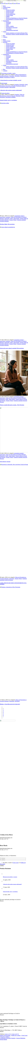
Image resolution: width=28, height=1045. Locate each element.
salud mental (12, 87)
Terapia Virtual (12, 220)
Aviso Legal (15, 862)
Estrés (26, 84)
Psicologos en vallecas (9, 77)
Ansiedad (16, 84)
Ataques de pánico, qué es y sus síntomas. (8, 100)
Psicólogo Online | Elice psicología (7, 224)
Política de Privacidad (5, 1035)
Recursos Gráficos (5, 1036)
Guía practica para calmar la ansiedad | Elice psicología (12, 348)
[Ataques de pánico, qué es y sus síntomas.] (4, 93)
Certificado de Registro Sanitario (7, 1038)
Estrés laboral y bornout (5, 461)
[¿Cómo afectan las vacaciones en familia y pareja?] (7, 73)
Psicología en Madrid (10, 86)
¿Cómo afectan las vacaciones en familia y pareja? (10, 80)
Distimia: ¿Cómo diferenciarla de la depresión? (10, 704)
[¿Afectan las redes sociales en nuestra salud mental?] (3, 83)
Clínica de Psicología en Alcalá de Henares (12, 95)
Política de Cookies (16, 1035)
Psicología (17, 76)
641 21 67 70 (15, 1034)
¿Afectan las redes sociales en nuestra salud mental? (11, 90)
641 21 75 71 (8, 1034)
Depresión (11, 76)
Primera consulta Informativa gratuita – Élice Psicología (12, 404)
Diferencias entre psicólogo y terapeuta (10, 876)
